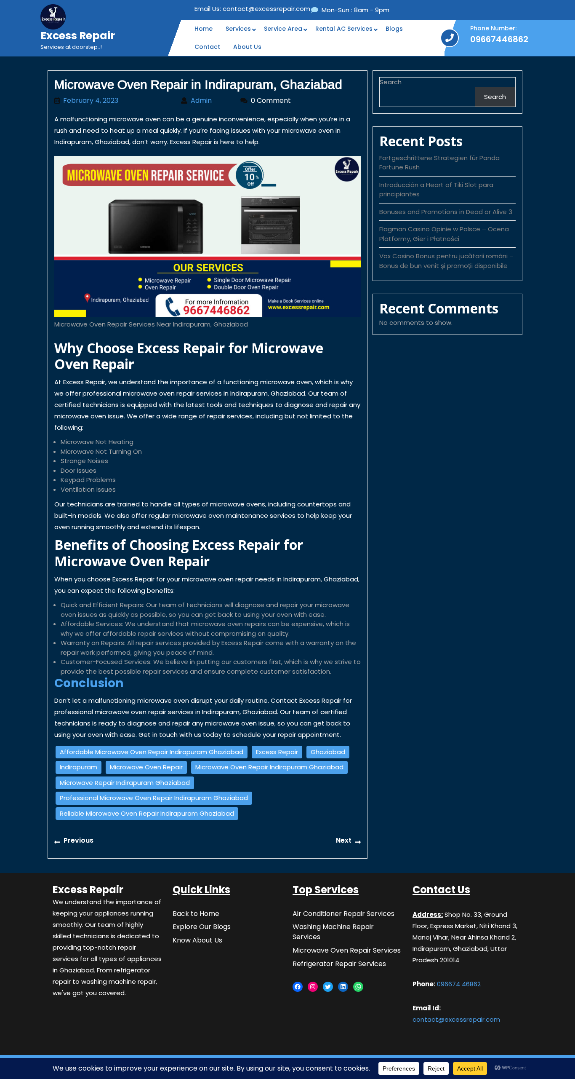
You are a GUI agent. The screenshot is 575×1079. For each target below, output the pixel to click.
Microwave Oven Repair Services (347, 950)
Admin (211, 100)
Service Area (283, 28)
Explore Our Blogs (202, 927)
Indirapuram (78, 767)
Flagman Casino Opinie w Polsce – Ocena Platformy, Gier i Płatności (444, 234)
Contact (207, 47)
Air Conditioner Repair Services (343, 913)
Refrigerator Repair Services (339, 964)
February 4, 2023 (118, 100)
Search (391, 82)
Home (203, 28)
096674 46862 (458, 984)
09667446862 (499, 39)
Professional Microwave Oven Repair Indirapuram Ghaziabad (154, 797)
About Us (247, 47)
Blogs (394, 28)
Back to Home (196, 913)
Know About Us (197, 940)
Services (238, 28)
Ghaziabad (328, 751)
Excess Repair (77, 35)
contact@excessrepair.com (252, 8)
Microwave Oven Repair (146, 767)
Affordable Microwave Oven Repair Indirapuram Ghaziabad (151, 751)
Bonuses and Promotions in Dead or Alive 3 (445, 211)
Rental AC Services (344, 28)
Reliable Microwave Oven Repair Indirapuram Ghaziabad (147, 813)
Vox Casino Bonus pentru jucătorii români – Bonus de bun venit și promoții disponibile (446, 261)
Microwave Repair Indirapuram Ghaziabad (125, 782)
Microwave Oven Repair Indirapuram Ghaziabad (269, 767)
